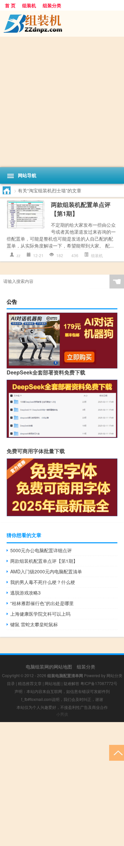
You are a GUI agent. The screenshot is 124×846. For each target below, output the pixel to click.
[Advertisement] (62, 102)
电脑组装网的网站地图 (49, 666)
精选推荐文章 (30, 683)
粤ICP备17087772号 (98, 683)
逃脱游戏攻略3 (25, 592)
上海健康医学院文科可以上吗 (40, 613)
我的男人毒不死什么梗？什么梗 (42, 582)
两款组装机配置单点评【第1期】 (44, 561)
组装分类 (52, 5)
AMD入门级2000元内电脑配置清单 (46, 571)
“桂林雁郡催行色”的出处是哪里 (42, 603)
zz (19, 255)
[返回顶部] (116, 752)
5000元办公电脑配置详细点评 (41, 550)
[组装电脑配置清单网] (62, 24)
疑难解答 (71, 683)
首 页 (10, 5)
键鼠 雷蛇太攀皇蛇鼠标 (34, 624)
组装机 (29, 5)
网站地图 (53, 683)
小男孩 (62, 714)
